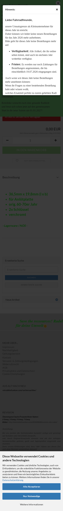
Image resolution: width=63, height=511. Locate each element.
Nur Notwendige (31, 496)
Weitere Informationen (31, 504)
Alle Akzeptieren (31, 486)
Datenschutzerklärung (12, 480)
